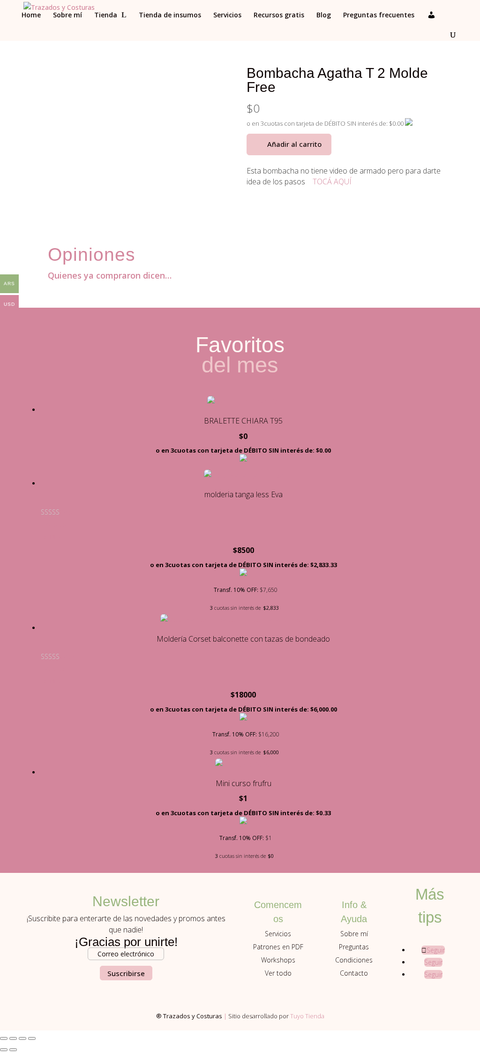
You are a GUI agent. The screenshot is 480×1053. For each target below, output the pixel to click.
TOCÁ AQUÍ (332, 181)
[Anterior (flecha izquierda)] (4, 1049)
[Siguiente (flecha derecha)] (13, 1049)
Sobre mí (67, 15)
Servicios (227, 15)
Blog (323, 15)
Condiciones (354, 959)
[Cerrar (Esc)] (32, 1038)
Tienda (105, 15)
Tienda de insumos (170, 15)
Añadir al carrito (294, 144)
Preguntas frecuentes (378, 15)
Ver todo (278, 973)
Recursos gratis (279, 15)
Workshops (278, 959)
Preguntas (354, 946)
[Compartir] (22, 1038)
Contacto (354, 973)
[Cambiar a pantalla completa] (13, 1038)
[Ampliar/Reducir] (4, 1038)
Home (31, 15)
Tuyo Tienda (307, 1016)
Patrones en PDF (278, 946)
